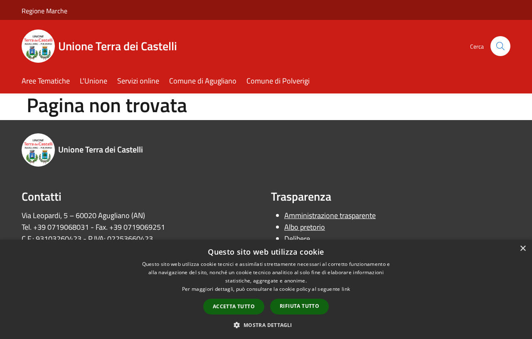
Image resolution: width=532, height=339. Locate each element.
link (346, 288)
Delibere (297, 238)
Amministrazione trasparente (330, 215)
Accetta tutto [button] (234, 306)
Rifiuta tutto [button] (299, 306)
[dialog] (266, 289)
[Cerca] (500, 46)
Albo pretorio (304, 227)
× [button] (523, 249)
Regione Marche (44, 11)
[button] (266, 325)
